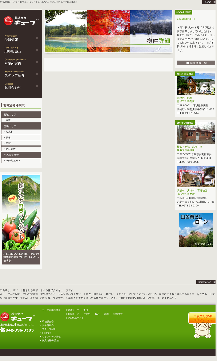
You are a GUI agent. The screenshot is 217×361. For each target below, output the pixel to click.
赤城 (8, 143)
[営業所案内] (21, 62)
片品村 (9, 131)
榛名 (8, 137)
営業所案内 (48, 325)
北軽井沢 (11, 148)
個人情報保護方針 (51, 340)
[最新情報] (21, 38)
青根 (8, 120)
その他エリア (13, 160)
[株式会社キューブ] (206, 283)
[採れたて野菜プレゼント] (21, 268)
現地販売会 (48, 321)
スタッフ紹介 (49, 329)
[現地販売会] (21, 50)
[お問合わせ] (21, 86)
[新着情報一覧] (196, 64)
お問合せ (46, 333)
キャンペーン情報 (51, 336)
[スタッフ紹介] (21, 74)
